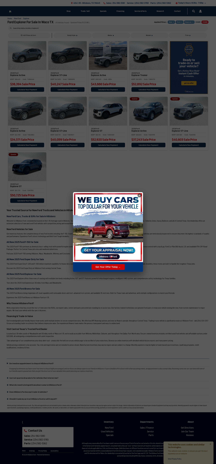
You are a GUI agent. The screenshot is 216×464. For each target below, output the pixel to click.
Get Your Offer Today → (108, 267)
